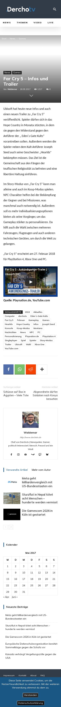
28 (54, 585)
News (12, 38)
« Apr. (6, 596)
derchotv (22, 316)
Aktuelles (37, 312)
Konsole (9, 328)
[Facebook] (8, 369)
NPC (32, 332)
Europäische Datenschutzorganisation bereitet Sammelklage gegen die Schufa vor (31, 645)
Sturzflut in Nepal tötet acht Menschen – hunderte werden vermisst (40, 498)
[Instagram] (20, 455)
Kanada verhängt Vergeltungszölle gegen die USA (30, 656)
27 (46, 585)
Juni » (14, 596)
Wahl (28, 344)
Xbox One (39, 344)
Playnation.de (32, 336)
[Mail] (27, 455)
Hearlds (9, 324)
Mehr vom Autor (41, 469)
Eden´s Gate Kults (39, 316)
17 (23, 579)
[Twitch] (41, 455)
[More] (42, 369)
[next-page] (11, 527)
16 (15, 579)
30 (15, 591)
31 (23, 591)
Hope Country (23, 324)
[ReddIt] (31, 369)
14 (54, 572)
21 (54, 579)
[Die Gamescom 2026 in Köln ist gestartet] (11, 514)
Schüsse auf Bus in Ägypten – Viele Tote (16, 393)
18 (31, 579)
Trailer (8, 344)
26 (39, 585)
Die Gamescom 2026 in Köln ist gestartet (28, 636)
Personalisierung (13, 336)
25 (31, 585)
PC (39, 332)
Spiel (23, 340)
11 (31, 572)
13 (46, 572)
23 (15, 585)
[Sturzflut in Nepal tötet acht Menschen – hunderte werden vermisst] (11, 498)
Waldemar (12, 89)
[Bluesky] (48, 455)
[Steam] (34, 455)
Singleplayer (11, 340)
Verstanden (30, 695)
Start (4, 38)
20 (46, 579)
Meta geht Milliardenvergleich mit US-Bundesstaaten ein (37, 482)
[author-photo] (30, 427)
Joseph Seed (48, 324)
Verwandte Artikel (17, 469)
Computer (10, 316)
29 (7, 591)
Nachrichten (10, 332)
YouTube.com (11, 348)
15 (7, 579)
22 (7, 585)
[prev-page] (5, 527)
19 (39, 579)
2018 (27, 312)
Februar (21, 320)
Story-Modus (46, 340)
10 (23, 572)
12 (39, 572)
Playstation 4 (49, 336)
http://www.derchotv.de (30, 437)
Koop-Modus (23, 328)
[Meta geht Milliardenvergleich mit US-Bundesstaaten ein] (11, 482)
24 (23, 585)
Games (22, 38)
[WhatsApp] (20, 369)
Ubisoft (18, 344)
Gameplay (33, 320)
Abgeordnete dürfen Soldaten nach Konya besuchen (45, 395)
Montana (38, 328)
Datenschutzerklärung (30, 702)
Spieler (32, 340)
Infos (36, 324)
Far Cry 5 (9, 320)
